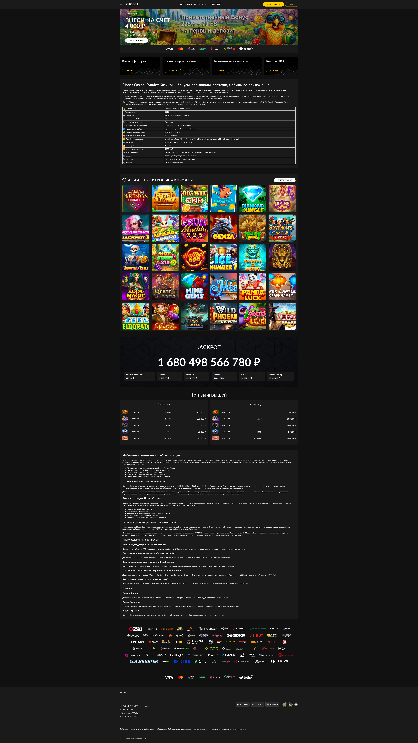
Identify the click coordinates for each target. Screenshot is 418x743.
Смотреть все (285, 180)
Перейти (130, 71)
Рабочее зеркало (129, 713)
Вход (291, 4)
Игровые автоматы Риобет (135, 706)
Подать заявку (136, 40)
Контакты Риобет (129, 716)
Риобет (132, 4)
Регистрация (273, 4)
